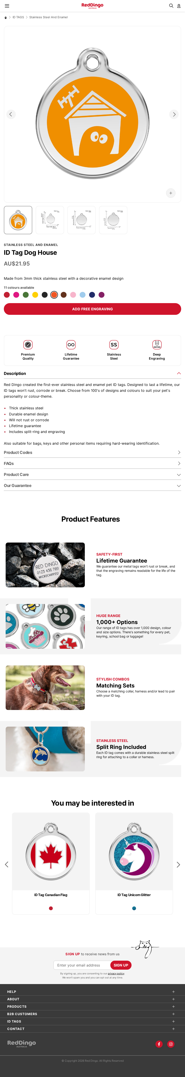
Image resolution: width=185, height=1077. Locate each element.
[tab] (92, 373)
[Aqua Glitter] (134, 908)
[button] (171, 193)
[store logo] (92, 6)
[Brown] (64, 295)
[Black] (45, 295)
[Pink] (73, 295)
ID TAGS (18, 17)
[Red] (7, 295)
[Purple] (101, 295)
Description (15, 373)
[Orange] (54, 295)
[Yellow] (35, 295)
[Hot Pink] (16, 295)
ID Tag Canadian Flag (50, 895)
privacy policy (116, 973)
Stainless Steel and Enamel (48, 17)
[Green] (26, 295)
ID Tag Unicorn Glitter (134, 895)
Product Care (16, 474)
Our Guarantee (17, 485)
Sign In (179, 6)
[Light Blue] (83, 295)
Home (5, 17)
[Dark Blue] (92, 295)
